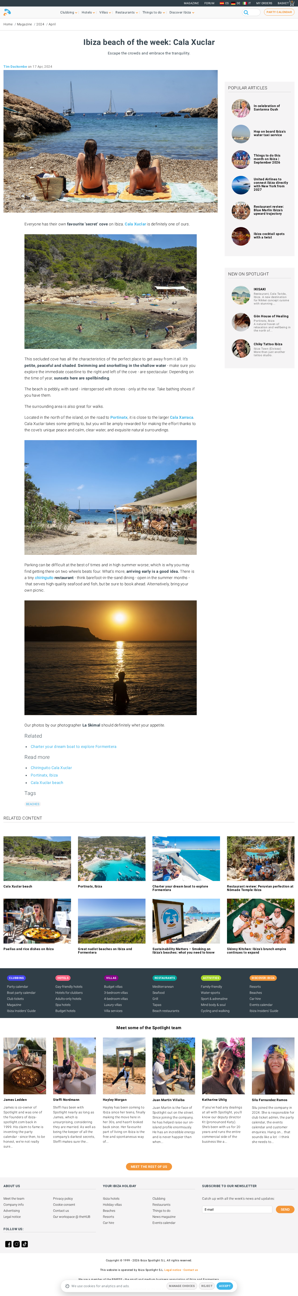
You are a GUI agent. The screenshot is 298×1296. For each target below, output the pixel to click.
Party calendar (17, 986)
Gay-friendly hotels (68, 986)
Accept (224, 1286)
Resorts (255, 986)
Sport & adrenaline (214, 999)
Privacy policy (63, 1198)
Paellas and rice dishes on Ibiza (28, 949)
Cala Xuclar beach (47, 782)
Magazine (191, 3)
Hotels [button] (87, 12)
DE (238, 3)
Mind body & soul (213, 1005)
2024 (40, 24)
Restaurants (161, 1204)
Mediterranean (163, 986)
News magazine (164, 1217)
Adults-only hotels (68, 999)
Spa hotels (63, 1005)
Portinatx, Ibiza (44, 775)
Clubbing (158, 1198)
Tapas (156, 1005)
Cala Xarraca (181, 417)
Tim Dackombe (15, 66)
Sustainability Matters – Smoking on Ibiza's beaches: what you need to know (183, 950)
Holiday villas (112, 1204)
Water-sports (210, 993)
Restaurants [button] (125, 12)
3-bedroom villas (116, 993)
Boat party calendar (21, 993)
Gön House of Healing (271, 316)
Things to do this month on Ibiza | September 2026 (267, 159)
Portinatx (119, 417)
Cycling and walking (215, 1011)
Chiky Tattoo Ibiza (268, 344)
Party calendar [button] (279, 12)
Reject (206, 1286)
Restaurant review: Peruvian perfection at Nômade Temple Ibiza (260, 888)
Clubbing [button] (67, 12)
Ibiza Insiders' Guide (21, 1011)
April (52, 24)
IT (249, 3)
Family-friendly (211, 986)
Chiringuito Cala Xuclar (51, 767)
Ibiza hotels (111, 1198)
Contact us (61, 1210)
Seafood (158, 993)
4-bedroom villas (116, 999)
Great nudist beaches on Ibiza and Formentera (105, 950)
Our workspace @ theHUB (71, 1217)
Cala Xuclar (135, 224)
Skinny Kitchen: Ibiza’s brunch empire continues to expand (256, 950)
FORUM (209, 3)
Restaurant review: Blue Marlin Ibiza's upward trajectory (269, 210)
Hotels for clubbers (69, 993)
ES (227, 3)
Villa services (113, 1011)
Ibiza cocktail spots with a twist (269, 235)
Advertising (11, 1210)
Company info (13, 1204)
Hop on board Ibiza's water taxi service (270, 133)
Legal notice (12, 1217)
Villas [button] (103, 12)
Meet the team (13, 1198)
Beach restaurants (165, 1011)
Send (285, 1209)
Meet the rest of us (149, 1167)
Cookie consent (64, 1204)
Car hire (255, 999)
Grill (155, 999)
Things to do (161, 1210)
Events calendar (261, 1005)
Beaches (32, 804)
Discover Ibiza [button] (180, 12)
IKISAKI (260, 289)
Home (8, 24)
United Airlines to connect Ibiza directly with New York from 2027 (271, 184)
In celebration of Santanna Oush (267, 107)
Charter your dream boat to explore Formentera (73, 746)
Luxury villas (113, 1005)
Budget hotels (65, 1011)
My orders (264, 3)
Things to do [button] (152, 12)
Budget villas (113, 986)
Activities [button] (211, 978)
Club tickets (15, 999)
